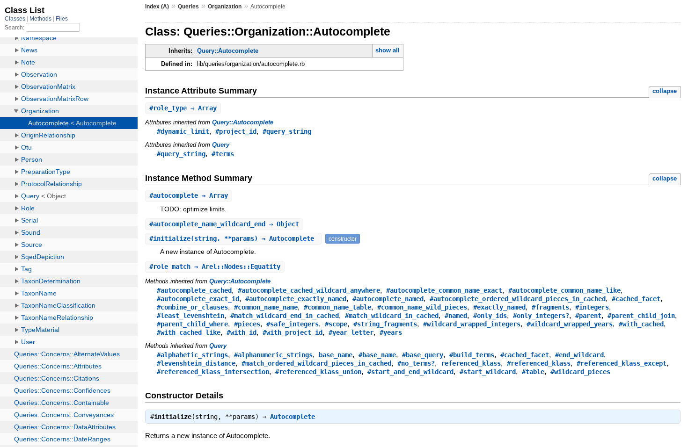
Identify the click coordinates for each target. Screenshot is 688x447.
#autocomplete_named (388, 299)
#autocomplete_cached (194, 290)
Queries (188, 6)
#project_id (235, 131)
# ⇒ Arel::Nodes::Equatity (214, 266)
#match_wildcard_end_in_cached (284, 315)
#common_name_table (337, 307)
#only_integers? (541, 315)
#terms (223, 154)
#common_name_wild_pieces (422, 307)
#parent (588, 315)
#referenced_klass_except (621, 363)
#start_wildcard (488, 371)
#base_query (422, 355)
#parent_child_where (192, 324)
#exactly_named (499, 307)
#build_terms (471, 355)
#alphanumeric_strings (273, 355)
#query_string (287, 131)
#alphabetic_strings (192, 355)
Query (220, 144)
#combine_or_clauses (192, 307)
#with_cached (641, 324)
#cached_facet (636, 299)
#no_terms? (416, 363)
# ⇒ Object (224, 224)
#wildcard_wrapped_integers (471, 324)
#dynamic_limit (183, 131)
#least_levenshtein (190, 315)
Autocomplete (292, 416)
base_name (335, 355)
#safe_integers (292, 324)
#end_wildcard (579, 355)
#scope (336, 324)
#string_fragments (385, 324)
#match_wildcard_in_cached (392, 315)
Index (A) (157, 6)
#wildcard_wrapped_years (570, 324)
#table (533, 371)
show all (387, 50)
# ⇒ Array (183, 108)
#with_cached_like (188, 332)
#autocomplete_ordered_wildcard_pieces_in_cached (518, 299)
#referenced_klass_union (318, 371)
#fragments (550, 307)
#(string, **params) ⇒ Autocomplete (233, 238)
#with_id (241, 332)
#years (391, 332)
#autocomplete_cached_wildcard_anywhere (309, 290)
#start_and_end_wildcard (410, 371)
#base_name (377, 355)
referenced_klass (471, 363)
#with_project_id (292, 332)
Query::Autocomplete (227, 50)
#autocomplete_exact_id (198, 299)
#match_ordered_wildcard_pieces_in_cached (316, 363)
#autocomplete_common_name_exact (444, 290)
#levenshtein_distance (196, 363)
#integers (592, 307)
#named (456, 315)
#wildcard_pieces (580, 371)
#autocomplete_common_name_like (564, 290)
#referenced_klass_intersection (213, 371)
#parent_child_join (641, 315)
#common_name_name (266, 307)
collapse (664, 90)
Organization (225, 6)
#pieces (247, 324)
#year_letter (351, 332)
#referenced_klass (539, 363)
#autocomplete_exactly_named (295, 299)
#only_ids (490, 315)
